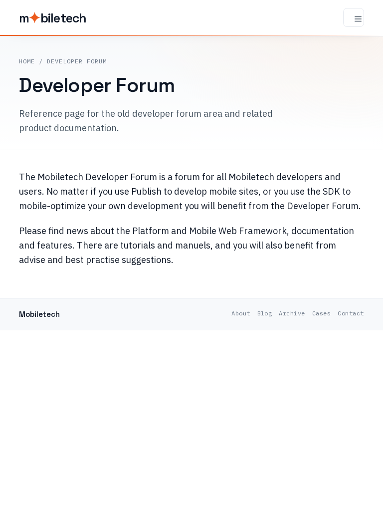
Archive (292, 313)
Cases (321, 313)
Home (27, 61)
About (240, 313)
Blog (264, 313)
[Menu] (353, 17)
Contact (351, 313)
